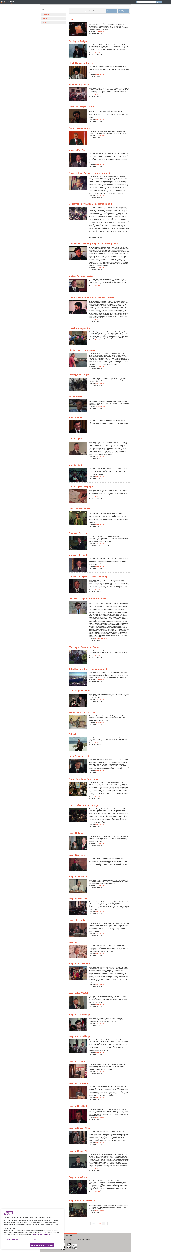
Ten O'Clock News (100, 135)
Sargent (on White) (78, 993)
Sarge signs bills (77, 920)
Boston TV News (7, 2)
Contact (88, 1239)
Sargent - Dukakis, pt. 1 (80, 1014)
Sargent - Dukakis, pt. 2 (80, 1036)
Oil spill (73, 734)
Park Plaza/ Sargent (79, 756)
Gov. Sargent (75, 438)
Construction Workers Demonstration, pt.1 (90, 173)
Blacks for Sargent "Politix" (83, 106)
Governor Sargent (78, 533)
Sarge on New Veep (78, 898)
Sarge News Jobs (77, 855)
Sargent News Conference (82, 1200)
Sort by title (123, 11)
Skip (35, 1239)
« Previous (94, 1223)
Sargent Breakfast (78, 1106)
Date (44, 22)
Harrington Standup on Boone (84, 647)
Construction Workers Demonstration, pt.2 (90, 203)
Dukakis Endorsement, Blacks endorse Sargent (92, 297)
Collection (46, 14)
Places (45, 18)
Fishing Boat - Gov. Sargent (82, 350)
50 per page (111, 11)
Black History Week (79, 84)
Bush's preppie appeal (80, 128)
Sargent (73, 942)
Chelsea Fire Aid (77, 150)
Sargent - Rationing (78, 1083)
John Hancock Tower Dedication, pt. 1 (88, 669)
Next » (82, 10)
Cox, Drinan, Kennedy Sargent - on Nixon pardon (93, 243)
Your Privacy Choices (12, 1239)
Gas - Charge (75, 417)
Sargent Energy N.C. (79, 1128)
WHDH (97, 743)
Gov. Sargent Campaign (81, 486)
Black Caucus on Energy (81, 63)
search (159, 2)
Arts (71, 19)
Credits (64, 1239)
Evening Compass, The (101, 638)
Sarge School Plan (78, 876)
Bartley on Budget (78, 41)
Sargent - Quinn (77, 1061)
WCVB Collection (99, 31)
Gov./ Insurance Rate (79, 508)
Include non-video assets (93, 11)
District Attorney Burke (81, 276)
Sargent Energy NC (78, 1151)
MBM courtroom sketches (82, 712)
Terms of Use (71, 1239)
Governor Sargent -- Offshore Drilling (88, 576)
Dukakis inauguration (79, 328)
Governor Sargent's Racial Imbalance (87, 598)
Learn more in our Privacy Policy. (43, 1234)
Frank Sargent (76, 396)
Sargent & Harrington (80, 963)
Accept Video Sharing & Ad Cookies (42, 1245)
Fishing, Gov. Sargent (79, 374)
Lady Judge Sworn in (79, 690)
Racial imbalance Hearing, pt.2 (84, 805)
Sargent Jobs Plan (78, 1177)
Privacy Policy (80, 1239)
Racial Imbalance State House (84, 779)
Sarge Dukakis (76, 833)
